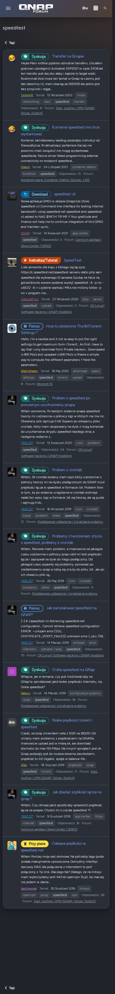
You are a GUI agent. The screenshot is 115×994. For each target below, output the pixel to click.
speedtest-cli (54, 194)
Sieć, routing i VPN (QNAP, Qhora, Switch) (65, 901)
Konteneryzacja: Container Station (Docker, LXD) (55, 180)
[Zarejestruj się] (95, 8)
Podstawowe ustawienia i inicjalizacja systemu (70, 522)
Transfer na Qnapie (58, 56)
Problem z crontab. (57, 470)
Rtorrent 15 (44, 384)
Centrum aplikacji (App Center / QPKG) (49, 829)
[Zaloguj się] (85, 8)
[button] (8, 8)
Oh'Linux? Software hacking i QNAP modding (71, 655)
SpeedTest (55, 260)
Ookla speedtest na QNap (63, 669)
